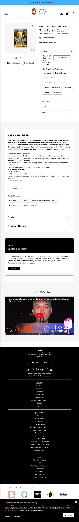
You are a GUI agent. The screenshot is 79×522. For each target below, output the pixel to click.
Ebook (56, 107)
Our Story (39, 386)
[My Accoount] (61, 13)
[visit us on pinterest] (46, 369)
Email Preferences (39, 430)
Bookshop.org (49, 83)
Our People (39, 389)
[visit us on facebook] (28, 369)
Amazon (47, 73)
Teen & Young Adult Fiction (18, 201)
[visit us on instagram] (50, 369)
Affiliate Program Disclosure (39, 444)
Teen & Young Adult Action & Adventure (22, 206)
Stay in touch (40, 362)
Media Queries (39, 419)
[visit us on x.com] (33, 369)
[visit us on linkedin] (42, 369)
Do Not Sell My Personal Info (39, 442)
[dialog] (39, 510)
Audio (56, 112)
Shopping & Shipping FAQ (39, 466)
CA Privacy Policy (39, 439)
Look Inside (21, 58)
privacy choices (37, 510)
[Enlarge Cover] (32, 50)
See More (13, 188)
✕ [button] (76, 502)
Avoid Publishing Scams (39, 447)
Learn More (14, 268)
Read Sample (29, 63)
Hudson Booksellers (52, 88)
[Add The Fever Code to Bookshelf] (32, 26)
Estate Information (39, 477)
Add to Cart (62, 58)
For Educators (39, 469)
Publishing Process (39, 460)
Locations (39, 392)
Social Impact (39, 397)
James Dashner (48, 38)
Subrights (39, 471)
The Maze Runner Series (58, 26)
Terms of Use (39, 433)
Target (46, 93)
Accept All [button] (69, 515)
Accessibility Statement (39, 400)
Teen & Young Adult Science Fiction (43, 201)
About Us (39, 383)
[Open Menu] (6, 13)
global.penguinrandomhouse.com (39, 373)
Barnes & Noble (61, 73)
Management (39, 394)
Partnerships (39, 416)
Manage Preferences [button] (13, 516)
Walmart (57, 93)
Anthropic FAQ (39, 450)
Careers (39, 403)
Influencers (39, 422)
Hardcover (56, 101)
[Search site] (74, 13)
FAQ (39, 463)
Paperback (56, 51)
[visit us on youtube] (37, 369)
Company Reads (39, 424)
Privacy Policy (39, 436)
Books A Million (50, 78)
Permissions (39, 474)
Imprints (39, 406)
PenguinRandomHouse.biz (39, 427)
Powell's (68, 88)
